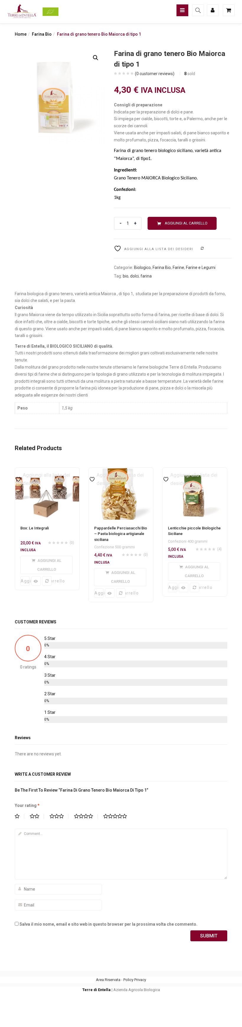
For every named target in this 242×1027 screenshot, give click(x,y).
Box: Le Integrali (34, 528)
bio (125, 276)
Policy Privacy (134, 980)
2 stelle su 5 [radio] (37, 816)
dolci (134, 276)
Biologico (142, 267)
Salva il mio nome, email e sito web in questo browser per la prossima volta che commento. (108, 924)
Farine (178, 267)
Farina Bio (42, 34)
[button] (95, 57)
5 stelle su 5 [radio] (117, 816)
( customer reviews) (154, 73)
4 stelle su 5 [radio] (86, 816)
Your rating (27, 805)
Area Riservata (108, 980)
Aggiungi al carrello (186, 223)
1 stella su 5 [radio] (19, 816)
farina (146, 276)
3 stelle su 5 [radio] (59, 816)
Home (21, 34)
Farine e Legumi (200, 267)
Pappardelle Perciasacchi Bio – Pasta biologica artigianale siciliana (120, 534)
